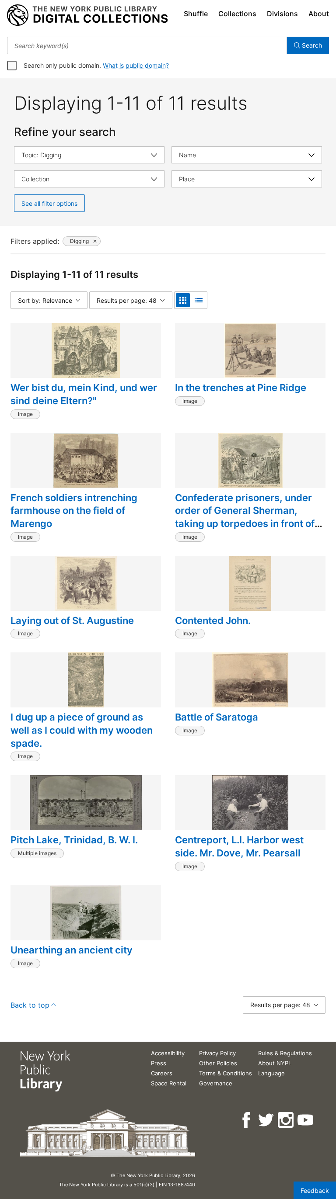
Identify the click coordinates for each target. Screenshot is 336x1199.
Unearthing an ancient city (71, 950)
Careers (161, 1073)
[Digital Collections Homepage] (87, 15)
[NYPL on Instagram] (286, 1120)
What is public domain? (136, 65)
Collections (237, 13)
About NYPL (274, 1063)
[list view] (199, 300)
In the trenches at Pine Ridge (240, 387)
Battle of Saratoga (216, 717)
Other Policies (218, 1063)
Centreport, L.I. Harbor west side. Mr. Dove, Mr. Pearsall (239, 846)
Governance (215, 1083)
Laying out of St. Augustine (72, 620)
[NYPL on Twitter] (266, 1120)
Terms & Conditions (225, 1073)
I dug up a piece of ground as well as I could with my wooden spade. (81, 730)
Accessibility (168, 1053)
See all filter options (49, 203)
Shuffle (196, 13)
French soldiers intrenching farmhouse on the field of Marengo (73, 510)
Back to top (29, 1005)
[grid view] (183, 300)
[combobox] (147, 45)
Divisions (282, 13)
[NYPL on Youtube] (306, 1120)
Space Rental (168, 1083)
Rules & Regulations (285, 1053)
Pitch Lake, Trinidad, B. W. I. (74, 840)
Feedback (315, 1190)
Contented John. (213, 620)
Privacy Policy (217, 1053)
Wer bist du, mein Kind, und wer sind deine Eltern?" (83, 394)
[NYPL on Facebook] (247, 1120)
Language (271, 1073)
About (318, 13)
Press (158, 1063)
